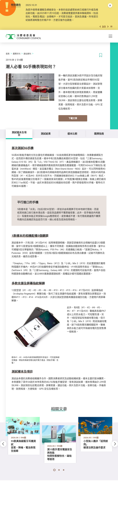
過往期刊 (27, 53)
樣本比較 (72, 133)
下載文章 (72, 118)
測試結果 (46, 133)
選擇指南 (99, 133)
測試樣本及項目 (19, 134)
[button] (100, 26)
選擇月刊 (16, 53)
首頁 (7, 53)
